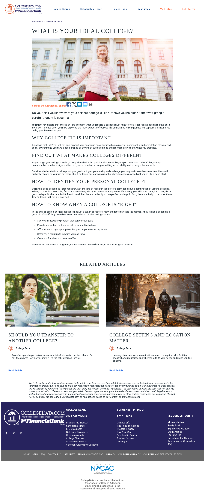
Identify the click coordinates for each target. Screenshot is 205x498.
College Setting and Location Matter (150, 337)
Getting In (122, 441)
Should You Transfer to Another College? (41, 337)
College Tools (120, 9)
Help (35, 454)
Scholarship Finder (91, 9)
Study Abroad (175, 431)
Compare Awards (75, 435)
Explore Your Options (179, 428)
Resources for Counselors (181, 441)
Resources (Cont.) (180, 415)
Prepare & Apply (125, 429)
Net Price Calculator (77, 432)
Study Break (174, 425)
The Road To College (128, 425)
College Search (61, 9)
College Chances (75, 438)
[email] (85, 105)
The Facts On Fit (54, 21)
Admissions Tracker (76, 441)
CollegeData (23, 348)
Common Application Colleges (82, 444)
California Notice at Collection (162, 454)
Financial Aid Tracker (77, 422)
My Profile (166, 9)
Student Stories (125, 438)
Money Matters (176, 422)
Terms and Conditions (90, 454)
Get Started (188, 9)
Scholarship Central (127, 435)
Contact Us (55, 454)
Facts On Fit (174, 435)
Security (70, 454)
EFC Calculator (74, 429)
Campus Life (123, 422)
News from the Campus (180, 438)
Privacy (110, 454)
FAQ (170, 444)
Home (27, 454)
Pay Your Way (124, 432)
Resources (144, 9)
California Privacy (129, 454)
